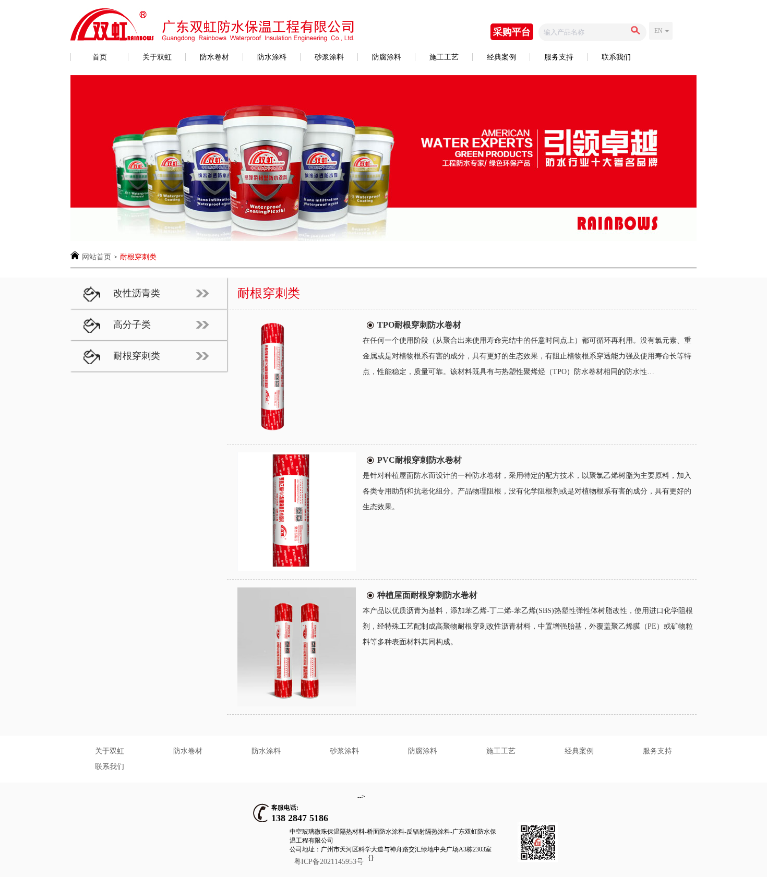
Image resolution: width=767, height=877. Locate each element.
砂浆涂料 (329, 57)
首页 (99, 57)
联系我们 (616, 57)
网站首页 (96, 257)
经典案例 (501, 57)
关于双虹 (157, 57)
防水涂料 (271, 57)
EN (658, 30)
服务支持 (558, 57)
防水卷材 (214, 57)
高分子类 (132, 324)
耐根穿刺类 (138, 257)
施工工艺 (444, 57)
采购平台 (512, 32)
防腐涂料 (386, 57)
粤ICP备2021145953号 (329, 862)
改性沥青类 (136, 293)
